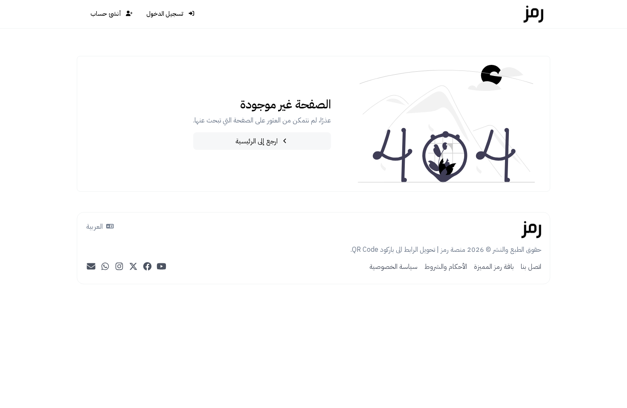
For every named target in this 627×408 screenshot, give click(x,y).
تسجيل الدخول (165, 13)
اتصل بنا (531, 267)
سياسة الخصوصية (393, 267)
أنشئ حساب (106, 13)
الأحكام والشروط (445, 267)
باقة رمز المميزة (494, 267)
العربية (95, 226)
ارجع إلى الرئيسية (257, 141)
